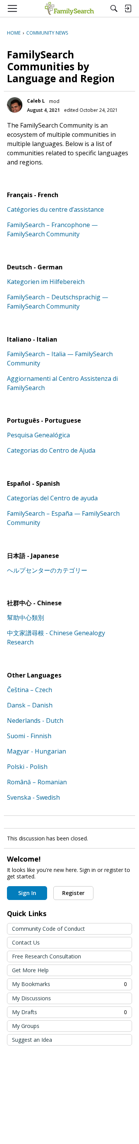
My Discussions (31, 998)
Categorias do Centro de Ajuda (51, 450)
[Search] (114, 8)
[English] (69, 8)
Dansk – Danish (30, 705)
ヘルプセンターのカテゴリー (47, 570)
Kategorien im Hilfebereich (46, 281)
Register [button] (73, 893)
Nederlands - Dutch (35, 720)
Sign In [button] (27, 893)
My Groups (25, 1025)
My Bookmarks (69, 984)
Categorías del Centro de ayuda (52, 498)
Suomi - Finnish (29, 736)
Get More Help (30, 970)
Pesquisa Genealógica (38, 435)
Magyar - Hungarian (36, 751)
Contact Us (26, 942)
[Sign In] (128, 8)
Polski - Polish (27, 766)
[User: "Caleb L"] (14, 105)
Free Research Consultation (46, 956)
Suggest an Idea (32, 1039)
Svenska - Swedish (33, 797)
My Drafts (69, 1012)
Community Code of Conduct (48, 928)
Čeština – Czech (29, 690)
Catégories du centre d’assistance (55, 209)
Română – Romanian (37, 782)
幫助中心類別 (25, 617)
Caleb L (36, 101)
